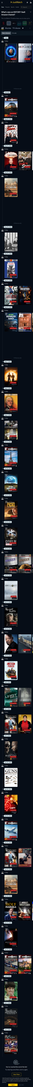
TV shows (16, 28)
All (2, 28)
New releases (6, 33)
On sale (14, 33)
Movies (8, 28)
